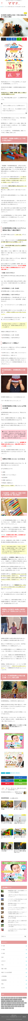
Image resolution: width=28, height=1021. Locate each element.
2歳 (6, 997)
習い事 (2, 987)
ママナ (13, 1019)
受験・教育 (4, 968)
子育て (2, 1002)
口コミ (15, 1001)
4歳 (14, 997)
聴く (6, 1006)
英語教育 (19, 1006)
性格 (25, 1002)
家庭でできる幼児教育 (6, 972)
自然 (16, 1006)
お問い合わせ (14, 1015)
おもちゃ (24, 997)
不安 (2, 964)
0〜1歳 (3, 945)
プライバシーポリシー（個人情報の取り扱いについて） (11, 1016)
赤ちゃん (6, 1008)
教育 (12, 1004)
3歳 (9, 997)
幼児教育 (18, 1002)
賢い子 (2, 1008)
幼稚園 (22, 1002)
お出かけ (3, 961)
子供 (22, 1001)
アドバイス (7, 999)
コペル (11, 999)
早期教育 (16, 1004)
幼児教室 (14, 1002)
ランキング (3, 1001)
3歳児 (12, 997)
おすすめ (20, 997)
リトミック (8, 1001)
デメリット (15, 999)
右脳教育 (19, 1001)
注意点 (20, 1004)
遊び (10, 1008)
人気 (12, 1001)
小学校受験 (4, 976)
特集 (2, 983)
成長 (5, 1004)
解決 (23, 1006)
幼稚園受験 (4, 980)
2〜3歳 (3, 949)
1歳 (4, 997)
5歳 (17, 997)
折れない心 (9, 1004)
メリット (20, 999)
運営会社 (24, 1016)
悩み (2, 1004)
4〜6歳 (3, 953)
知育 (23, 1004)
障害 (12, 1008)
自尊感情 (12, 1006)
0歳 (2, 997)
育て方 (9, 1006)
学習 (6, 1002)
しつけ (2, 999)
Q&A (2, 957)
